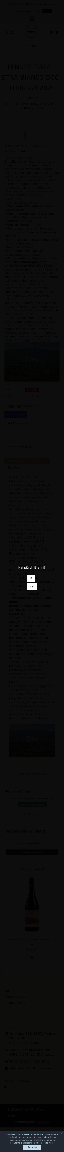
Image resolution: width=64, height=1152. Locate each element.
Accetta (32, 1147)
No (32, 586)
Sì (31, 578)
